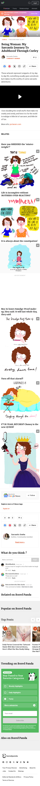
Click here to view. (27, 587)
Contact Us (12, 771)
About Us (32, 768)
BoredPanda (12, 3)
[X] (14, 762)
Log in (35, 3)
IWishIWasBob (10, 564)
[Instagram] (7, 762)
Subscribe (20, 720)
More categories (11, 705)
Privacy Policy (28, 777)
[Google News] (28, 762)
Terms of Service (8, 780)
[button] (33, 620)
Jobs (4, 771)
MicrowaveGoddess (12, 574)
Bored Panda (10, 756)
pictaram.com (15, 124)
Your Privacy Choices (9, 768)
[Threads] (21, 762)
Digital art (6, 508)
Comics (4, 39)
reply (13, 570)
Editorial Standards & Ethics (11, 777)
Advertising (23, 768)
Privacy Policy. (8, 729)
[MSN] (24, 762)
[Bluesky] (17, 762)
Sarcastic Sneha (11, 56)
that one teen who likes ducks (15, 584)
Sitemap (21, 771)
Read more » (20, 542)
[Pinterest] (10, 762)
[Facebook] (3, 762)
